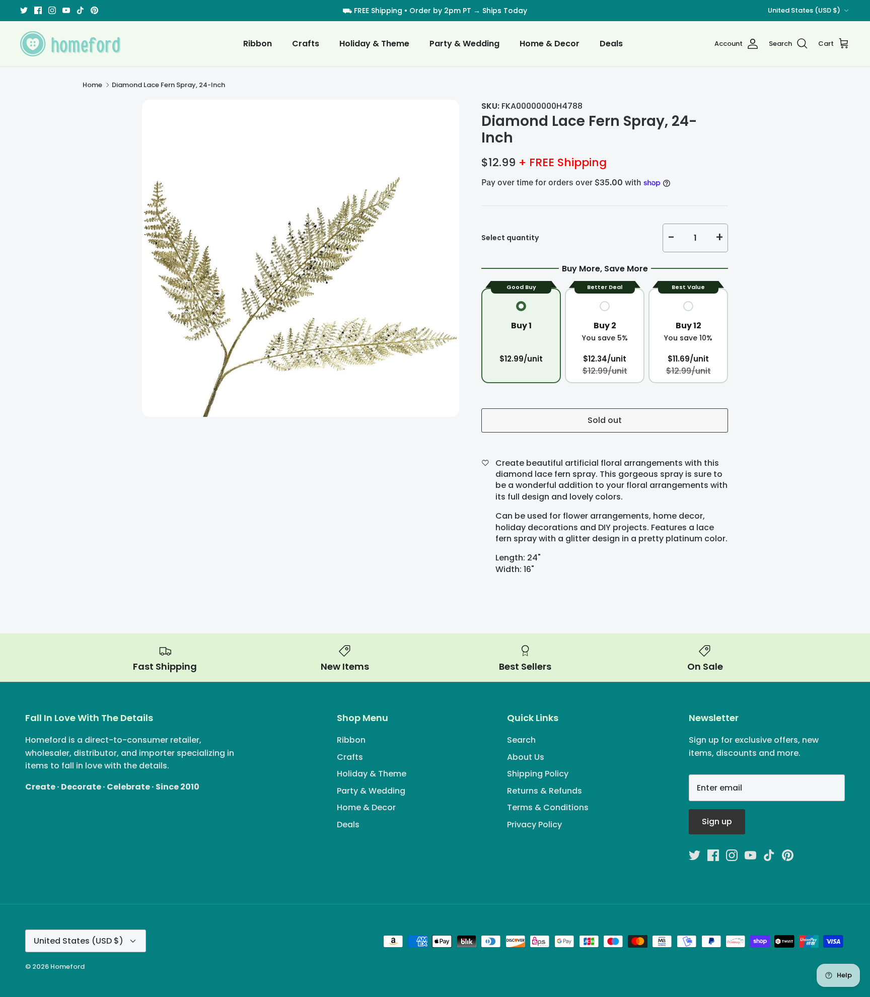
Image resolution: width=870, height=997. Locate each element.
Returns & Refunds (544, 791)
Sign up (717, 821)
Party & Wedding (464, 43)
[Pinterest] (94, 10)
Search (521, 740)
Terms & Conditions (548, 807)
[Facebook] (38, 10)
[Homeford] (70, 43)
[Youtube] (66, 10)
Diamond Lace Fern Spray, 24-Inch (168, 85)
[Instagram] (52, 10)
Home (92, 85)
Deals (611, 43)
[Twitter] (24, 10)
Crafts (305, 43)
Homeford (67, 966)
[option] (300, 258)
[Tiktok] (80, 10)
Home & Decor (549, 43)
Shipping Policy (537, 773)
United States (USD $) (804, 10)
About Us (525, 757)
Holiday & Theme (374, 43)
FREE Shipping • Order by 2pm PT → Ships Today (440, 11)
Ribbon (257, 43)
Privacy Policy (534, 824)
